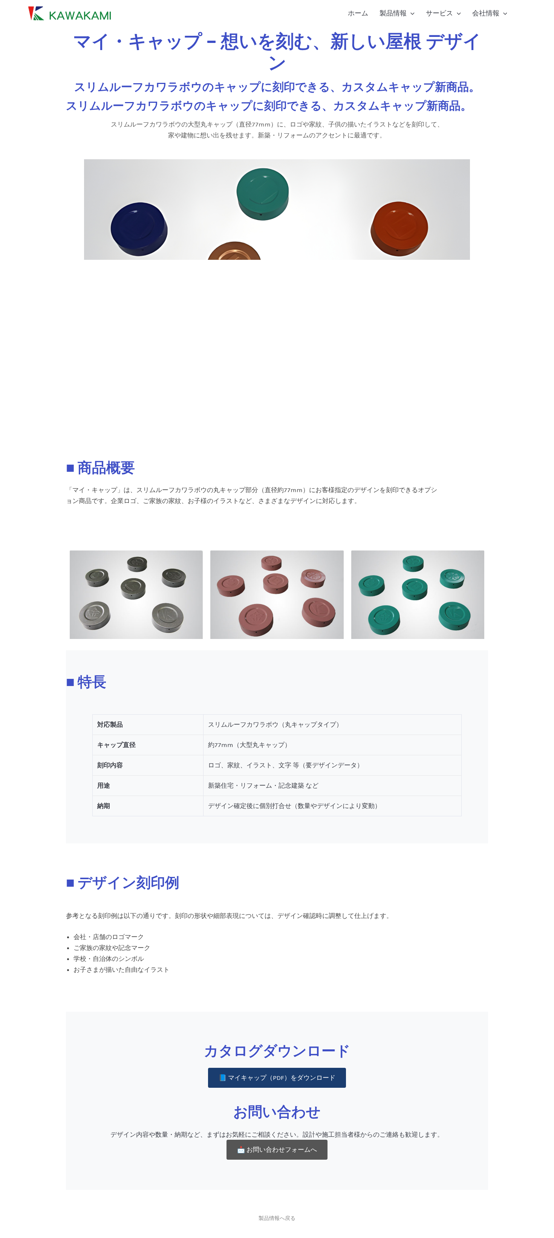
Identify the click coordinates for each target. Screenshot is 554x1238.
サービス (439, 13)
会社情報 (485, 13)
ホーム (358, 13)
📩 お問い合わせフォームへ (277, 1149)
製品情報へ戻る (277, 1218)
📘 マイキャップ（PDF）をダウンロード (277, 1077)
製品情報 (393, 13)
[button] (411, 13)
